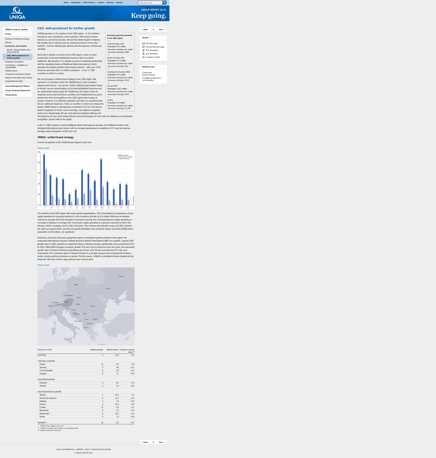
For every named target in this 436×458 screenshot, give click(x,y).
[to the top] (153, 442)
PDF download (152, 50)
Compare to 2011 (153, 57)
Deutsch (119, 2)
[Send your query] (165, 3)
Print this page (152, 43)
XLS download (152, 54)
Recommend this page (155, 47)
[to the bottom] (153, 29)
